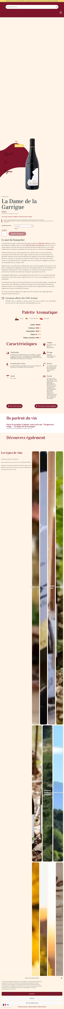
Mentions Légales (32, 1006)
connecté (18, 428)
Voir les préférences (32, 1003)
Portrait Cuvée (15, 406)
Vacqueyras (49, 249)
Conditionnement (6, 225)
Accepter (32, 994)
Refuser (32, 998)
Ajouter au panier (17, 234)
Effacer (16, 228)
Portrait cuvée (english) (47, 406)
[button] (61, 978)
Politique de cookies (23, 1006)
